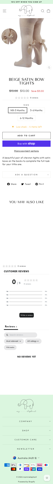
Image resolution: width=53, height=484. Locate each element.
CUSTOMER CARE (26, 439)
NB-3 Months (17, 110)
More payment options (26, 150)
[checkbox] (10, 347)
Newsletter (25, 449)
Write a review (26, 315)
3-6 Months (36, 110)
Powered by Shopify (26, 481)
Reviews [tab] (11, 326)
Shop (25, 430)
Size (27, 105)
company (25, 421)
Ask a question (26, 174)
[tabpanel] (26, 360)
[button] (26, 291)
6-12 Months (26, 118)
